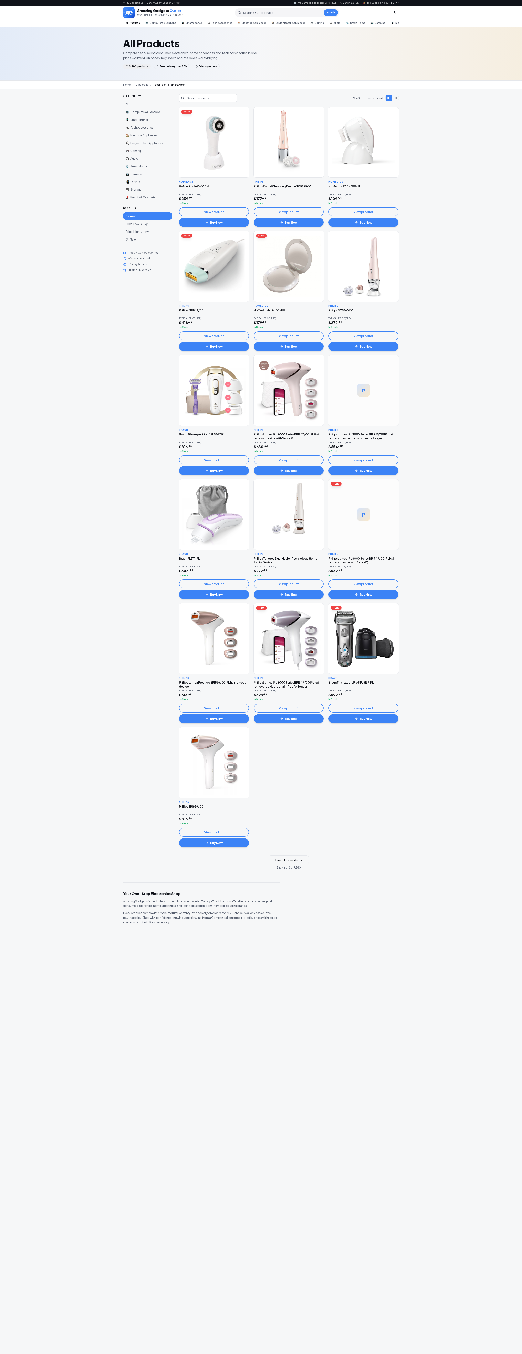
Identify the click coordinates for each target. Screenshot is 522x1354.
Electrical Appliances (252, 22)
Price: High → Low (137, 231)
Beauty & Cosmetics (142, 197)
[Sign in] (395, 13)
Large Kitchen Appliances (288, 22)
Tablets (397, 22)
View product (214, 212)
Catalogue (142, 84)
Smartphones (191, 22)
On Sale (131, 239)
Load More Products (288, 860)
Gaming (317, 22)
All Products (133, 22)
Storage (133, 189)
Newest (131, 216)
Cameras (377, 22)
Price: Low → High (137, 224)
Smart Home (355, 22)
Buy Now (216, 222)
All (127, 104)
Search (331, 12)
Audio (335, 22)
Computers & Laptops (160, 22)
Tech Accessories (219, 22)
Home (127, 84)
